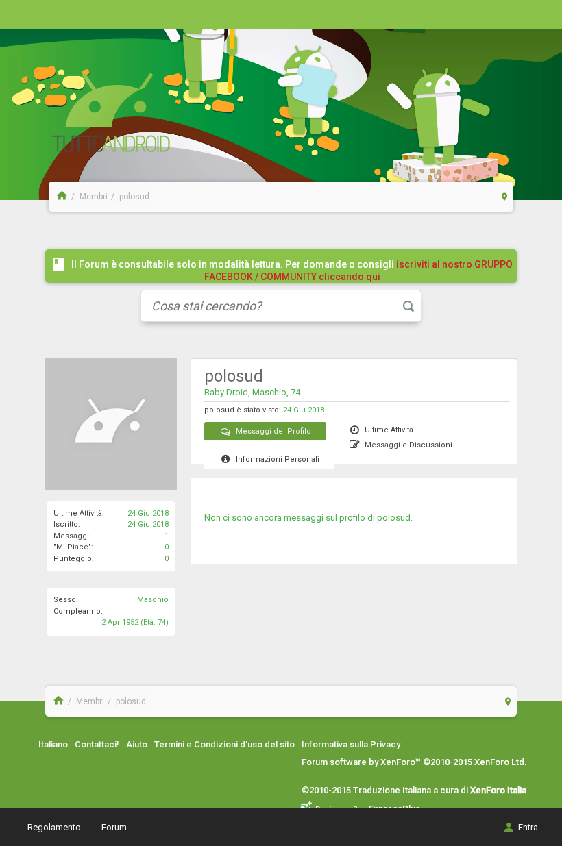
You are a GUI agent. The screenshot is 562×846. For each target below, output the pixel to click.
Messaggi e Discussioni (408, 444)
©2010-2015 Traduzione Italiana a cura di (414, 790)
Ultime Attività (389, 429)
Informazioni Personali (277, 459)
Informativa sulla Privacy (351, 744)
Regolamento (54, 827)
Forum (114, 827)
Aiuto (136, 744)
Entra (528, 827)
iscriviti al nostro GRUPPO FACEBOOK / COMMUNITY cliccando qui (358, 270)
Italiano (53, 744)
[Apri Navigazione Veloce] (505, 196)
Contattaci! (97, 744)
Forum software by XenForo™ (414, 762)
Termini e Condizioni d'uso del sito (224, 744)
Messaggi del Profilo (273, 431)
